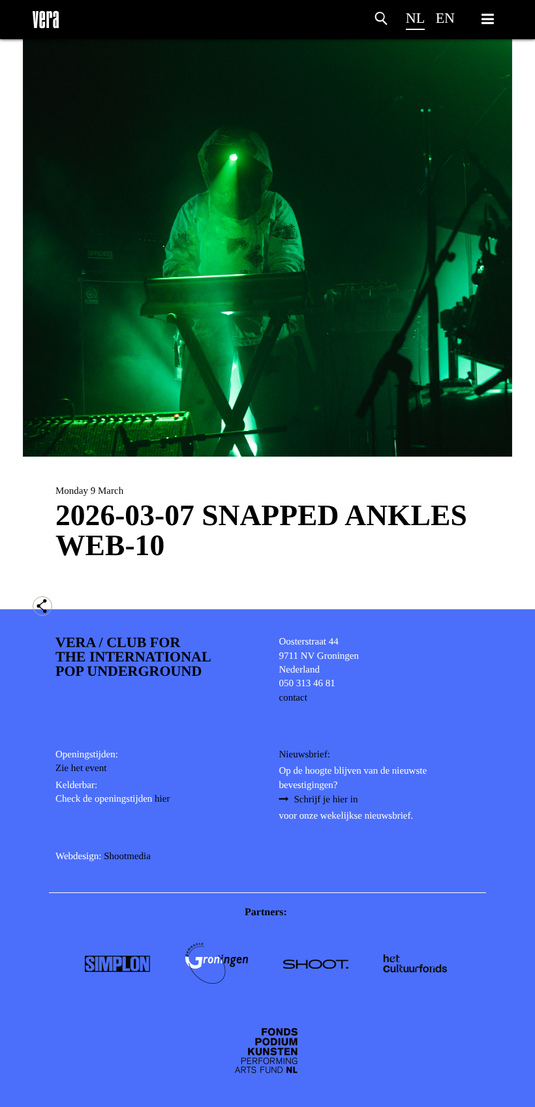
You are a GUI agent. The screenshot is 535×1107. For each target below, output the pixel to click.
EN (445, 18)
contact (293, 698)
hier (162, 799)
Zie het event (80, 768)
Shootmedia (127, 856)
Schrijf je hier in (326, 800)
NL (415, 18)
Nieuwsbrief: (304, 755)
